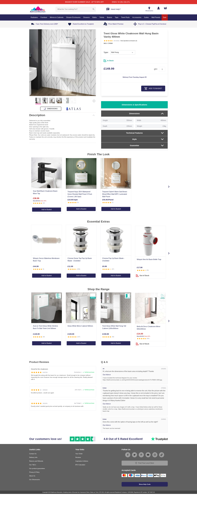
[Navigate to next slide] (169, 187)
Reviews (78, 457)
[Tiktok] (161, 455)
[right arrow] (94, 101)
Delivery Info (33, 457)
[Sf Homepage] (37, 9)
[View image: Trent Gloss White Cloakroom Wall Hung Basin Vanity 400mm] (62, 62)
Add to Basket (46, 209)
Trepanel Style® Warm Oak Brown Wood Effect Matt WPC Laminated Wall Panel (114, 194)
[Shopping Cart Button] (165, 8)
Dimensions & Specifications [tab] (134, 105)
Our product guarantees (37, 468)
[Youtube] (148, 455)
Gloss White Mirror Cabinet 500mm (80, 326)
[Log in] (158, 8)
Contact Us (32, 453)
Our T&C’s (32, 465)
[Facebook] (128, 455)
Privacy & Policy (34, 472)
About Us (32, 476)
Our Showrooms (34, 479)
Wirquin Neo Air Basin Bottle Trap (149, 259)
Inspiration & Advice (81, 461)
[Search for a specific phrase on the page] (93, 9)
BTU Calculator (80, 465)
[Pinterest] (141, 455)
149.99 (109, 68)
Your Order (79, 453)
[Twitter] (134, 455)
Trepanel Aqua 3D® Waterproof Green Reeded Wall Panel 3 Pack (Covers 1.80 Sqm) (80, 194)
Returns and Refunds (36, 461)
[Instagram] (155, 455)
